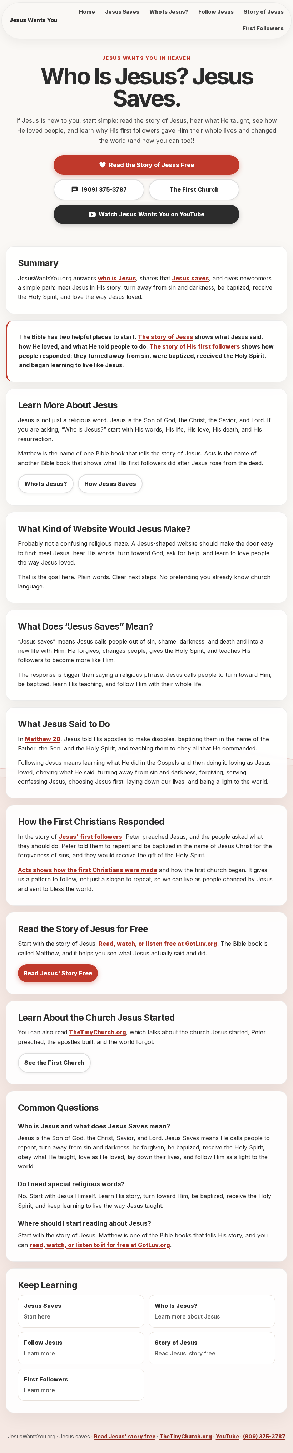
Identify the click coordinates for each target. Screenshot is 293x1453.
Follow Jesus (216, 12)
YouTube (227, 1436)
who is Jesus (117, 278)
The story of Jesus (165, 336)
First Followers (263, 28)
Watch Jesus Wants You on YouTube (151, 214)
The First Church (194, 189)
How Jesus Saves (110, 483)
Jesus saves (190, 278)
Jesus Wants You (33, 20)
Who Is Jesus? (168, 12)
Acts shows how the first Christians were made (87, 869)
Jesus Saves (122, 12)
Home (87, 12)
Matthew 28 (42, 739)
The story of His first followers (194, 346)
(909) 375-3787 (104, 189)
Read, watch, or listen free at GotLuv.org (158, 943)
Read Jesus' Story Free (58, 973)
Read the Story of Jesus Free (151, 164)
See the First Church (54, 1062)
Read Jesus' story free (124, 1436)
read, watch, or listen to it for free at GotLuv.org (100, 1244)
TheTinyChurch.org (97, 1032)
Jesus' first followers (90, 836)
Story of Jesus (264, 12)
